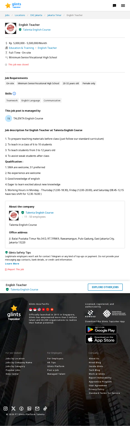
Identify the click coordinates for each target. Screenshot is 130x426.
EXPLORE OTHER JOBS (105, 287)
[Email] (37, 408)
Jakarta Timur (54, 15)
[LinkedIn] (29, 408)
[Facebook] (21, 408)
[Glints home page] (13, 5)
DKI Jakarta (36, 15)
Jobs (7, 15)
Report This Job (16, 269)
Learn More (12, 263)
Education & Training (21, 48)
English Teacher (47, 48)
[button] (114, 5)
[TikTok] (45, 408)
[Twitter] (13, 408)
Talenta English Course (37, 29)
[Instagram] (5, 408)
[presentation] (13, 5)
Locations (20, 15)
